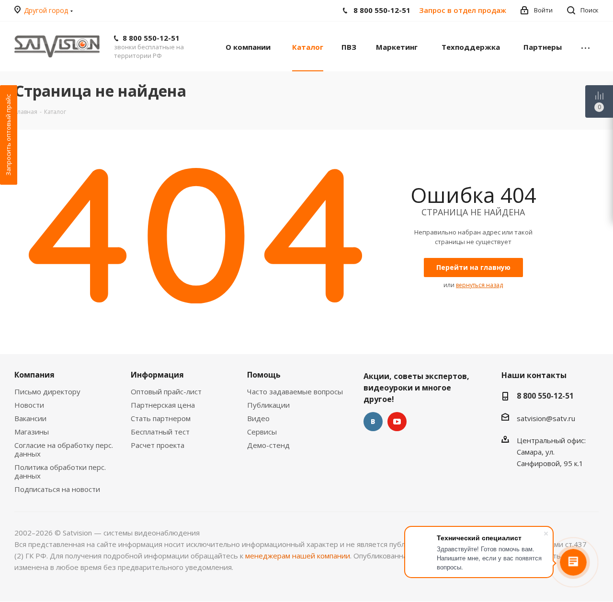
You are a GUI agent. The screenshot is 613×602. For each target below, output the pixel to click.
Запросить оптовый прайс (8, 135)
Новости (29, 405)
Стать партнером (161, 418)
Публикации (268, 405)
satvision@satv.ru (546, 418)
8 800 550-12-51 (151, 37)
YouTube (397, 421)
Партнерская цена (163, 405)
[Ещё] (585, 46)
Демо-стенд (268, 445)
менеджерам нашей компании (297, 555)
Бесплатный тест (160, 431)
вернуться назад (479, 285)
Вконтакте (373, 421)
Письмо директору (47, 391)
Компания (34, 374)
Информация (157, 374)
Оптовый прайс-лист (166, 391)
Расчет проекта (157, 445)
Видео (258, 418)
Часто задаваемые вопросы (295, 391)
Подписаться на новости (57, 489)
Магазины (31, 431)
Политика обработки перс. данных (60, 471)
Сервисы (262, 431)
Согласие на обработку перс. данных (63, 449)
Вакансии (30, 418)
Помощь (264, 374)
